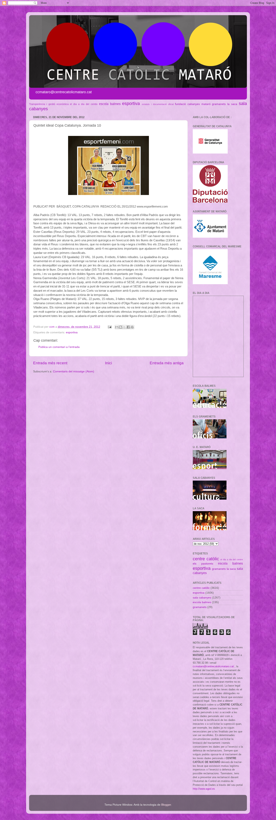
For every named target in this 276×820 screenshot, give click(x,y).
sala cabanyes (202, 597)
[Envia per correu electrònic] (117, 327)
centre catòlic (206, 558)
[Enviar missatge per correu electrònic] (109, 326)
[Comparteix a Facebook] (128, 327)
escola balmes (110, 104)
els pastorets (203, 563)
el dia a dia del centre (83, 104)
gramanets (219, 104)
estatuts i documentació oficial (158, 104)
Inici (108, 363)
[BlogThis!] (121, 327)
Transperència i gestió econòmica (49, 104)
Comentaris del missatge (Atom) (73, 371)
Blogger (166, 804)
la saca (232, 104)
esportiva (131, 103)
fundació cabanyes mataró (193, 104)
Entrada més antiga (167, 363)
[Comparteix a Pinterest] (132, 327)
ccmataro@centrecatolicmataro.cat (213, 666)
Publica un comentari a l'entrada (59, 347)
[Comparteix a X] (124, 327)
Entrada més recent (50, 363)
